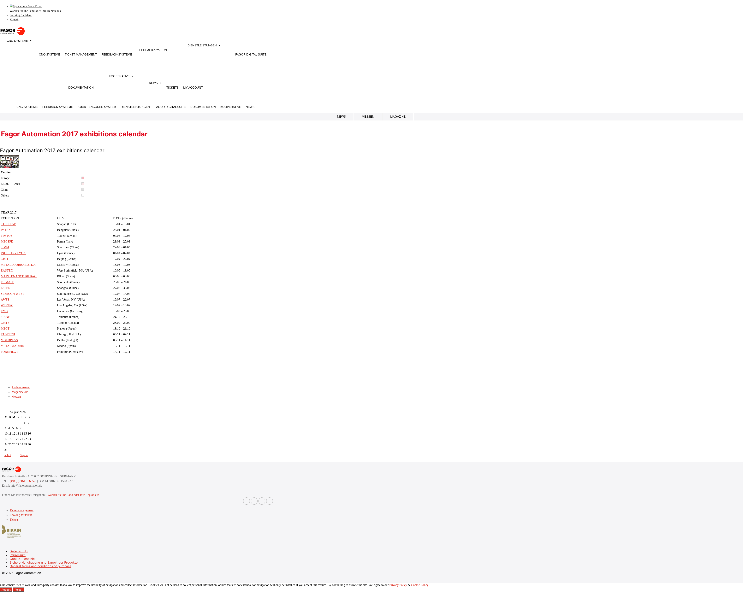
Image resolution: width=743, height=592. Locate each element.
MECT (5, 328)
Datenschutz (19, 551)
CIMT (5, 259)
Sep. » (24, 455)
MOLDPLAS (9, 340)
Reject (18, 589)
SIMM (5, 247)
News (153, 83)
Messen (368, 116)
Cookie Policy (419, 585)
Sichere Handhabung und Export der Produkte (44, 562)
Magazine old (20, 392)
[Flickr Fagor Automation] (246, 501)
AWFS (5, 299)
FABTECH (8, 334)
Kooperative (119, 76)
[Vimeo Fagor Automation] (262, 501)
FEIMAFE (7, 282)
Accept (6, 589)
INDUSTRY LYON (13, 253)
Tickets (172, 87)
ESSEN (5, 288)
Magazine (398, 116)
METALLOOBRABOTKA (18, 264)
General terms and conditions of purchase (40, 566)
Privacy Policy (398, 585)
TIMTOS (6, 235)
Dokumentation (81, 87)
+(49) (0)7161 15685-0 (22, 481)
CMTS (5, 322)
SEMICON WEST (12, 293)
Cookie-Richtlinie (22, 559)
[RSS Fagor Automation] (269, 501)
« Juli (7, 455)
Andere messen (21, 387)
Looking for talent (21, 15)
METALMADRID (12, 346)
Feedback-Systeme (117, 54)
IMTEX (6, 230)
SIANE (5, 317)
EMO (4, 311)
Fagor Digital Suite (250, 54)
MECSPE (7, 241)
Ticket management (81, 54)
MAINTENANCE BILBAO (19, 276)
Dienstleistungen (202, 45)
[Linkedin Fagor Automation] (254, 501)
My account (193, 87)
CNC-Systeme (17, 40)
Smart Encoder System (97, 106)
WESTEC (7, 305)
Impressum (18, 555)
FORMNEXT (9, 351)
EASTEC (7, 270)
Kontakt (14, 19)
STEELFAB (8, 224)
